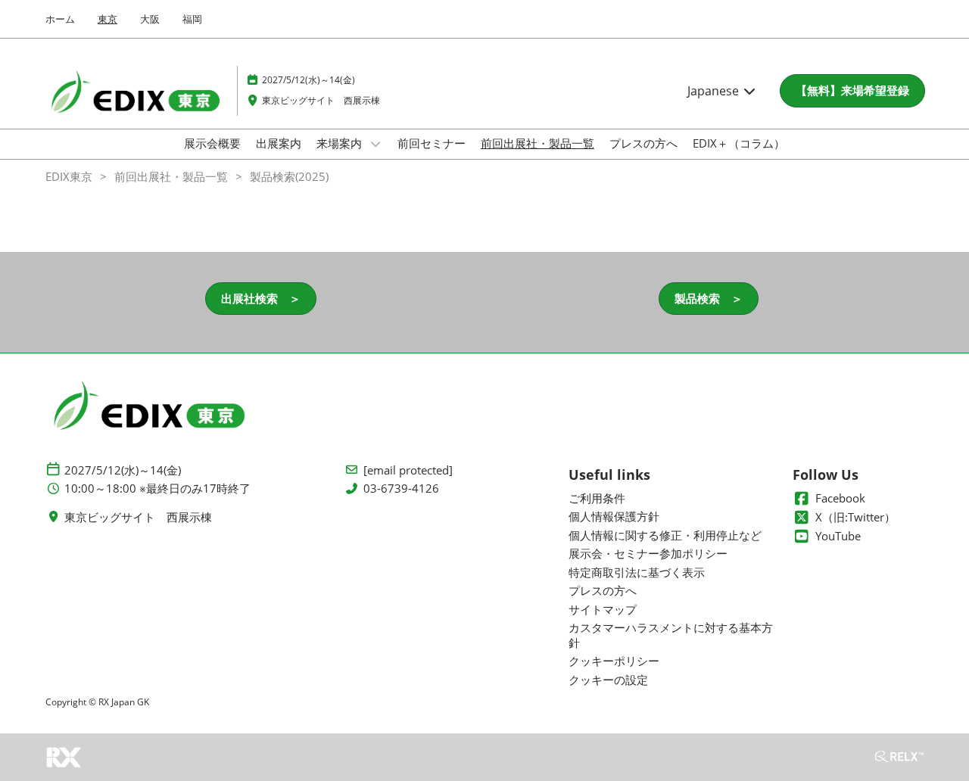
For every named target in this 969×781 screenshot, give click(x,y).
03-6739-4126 (401, 488)
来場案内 (340, 143)
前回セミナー (431, 143)
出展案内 (278, 143)
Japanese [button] (714, 90)
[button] (852, 90)
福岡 (192, 19)
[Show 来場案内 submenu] (375, 143)
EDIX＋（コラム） (739, 143)
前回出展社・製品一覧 (537, 143)
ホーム (60, 19)
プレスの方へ (643, 143)
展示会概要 (212, 143)
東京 (107, 19)
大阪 (150, 19)
